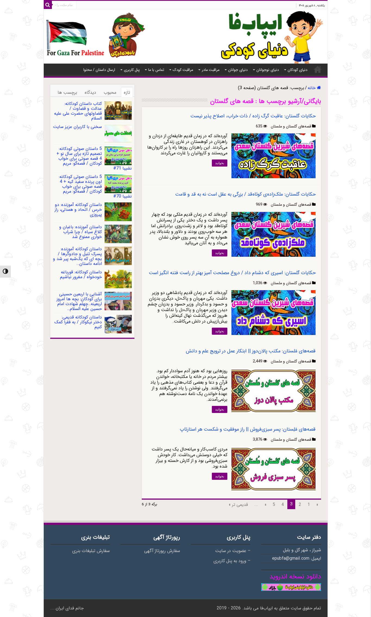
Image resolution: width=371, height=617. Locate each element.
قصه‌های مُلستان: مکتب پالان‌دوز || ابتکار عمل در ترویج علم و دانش (251, 351)
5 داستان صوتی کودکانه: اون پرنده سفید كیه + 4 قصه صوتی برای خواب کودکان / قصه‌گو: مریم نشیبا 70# (95, 186)
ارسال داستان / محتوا (99, 70)
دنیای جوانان (238, 70)
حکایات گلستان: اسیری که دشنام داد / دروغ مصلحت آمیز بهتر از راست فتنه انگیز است (232, 273)
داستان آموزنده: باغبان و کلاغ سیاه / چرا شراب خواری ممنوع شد (80, 232)
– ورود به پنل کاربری (231, 561)
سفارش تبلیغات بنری (91, 551)
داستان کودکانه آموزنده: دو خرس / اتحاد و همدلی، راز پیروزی (78, 209)
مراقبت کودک (183, 70)
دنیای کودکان (297, 70)
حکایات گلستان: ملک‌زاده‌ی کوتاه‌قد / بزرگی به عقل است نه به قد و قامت (245, 194)
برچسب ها (67, 92)
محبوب (110, 92)
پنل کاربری (132, 70)
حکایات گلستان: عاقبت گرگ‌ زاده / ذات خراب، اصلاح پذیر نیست (253, 116)
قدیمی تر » (238, 504)
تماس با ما (156, 70)
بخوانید (219, 163)
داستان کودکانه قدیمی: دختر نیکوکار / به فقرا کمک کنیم (78, 322)
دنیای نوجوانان (267, 70)
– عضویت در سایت (232, 551)
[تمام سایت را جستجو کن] (48, 5)
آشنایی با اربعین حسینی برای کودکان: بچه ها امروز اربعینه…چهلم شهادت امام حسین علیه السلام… (79, 301)
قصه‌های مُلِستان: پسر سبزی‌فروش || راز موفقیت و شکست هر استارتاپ (248, 429)
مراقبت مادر (210, 70)
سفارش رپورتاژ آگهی (162, 551)
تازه (127, 92)
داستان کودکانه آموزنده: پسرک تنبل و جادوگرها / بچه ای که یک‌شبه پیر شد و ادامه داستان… (77, 256)
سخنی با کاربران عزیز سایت (77, 126)
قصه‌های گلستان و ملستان (291, 126)
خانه (318, 69)
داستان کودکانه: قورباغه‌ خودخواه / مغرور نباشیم (81, 274)
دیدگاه (90, 92)
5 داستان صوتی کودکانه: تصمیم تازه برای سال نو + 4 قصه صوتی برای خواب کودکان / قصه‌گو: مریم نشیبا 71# (94, 158)
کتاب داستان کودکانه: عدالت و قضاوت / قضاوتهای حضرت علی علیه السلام (78, 111)
